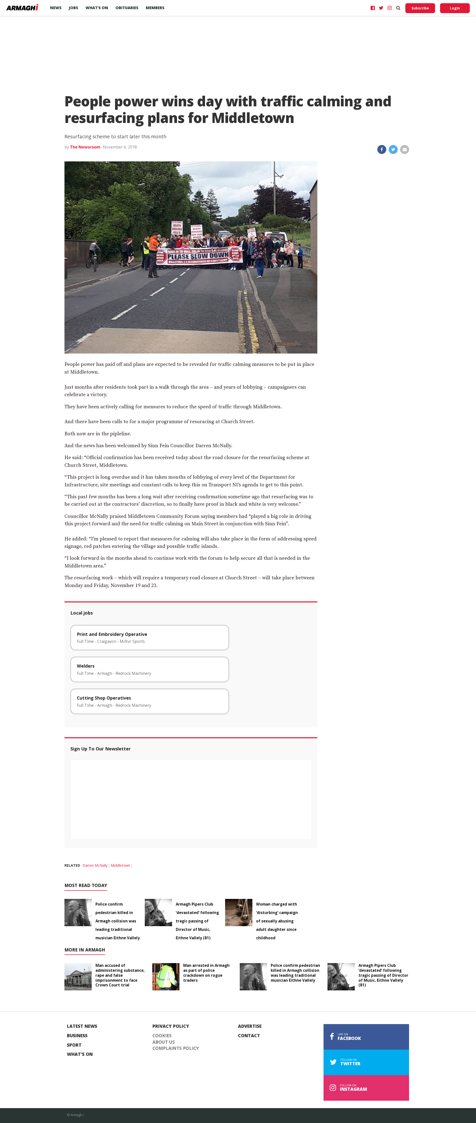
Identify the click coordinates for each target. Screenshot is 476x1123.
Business (77, 1036)
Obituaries (127, 7)
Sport (74, 1045)
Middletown (120, 865)
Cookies (162, 1036)
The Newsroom (85, 147)
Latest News (82, 1026)
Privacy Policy (170, 1026)
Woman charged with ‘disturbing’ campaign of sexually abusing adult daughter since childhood (277, 921)
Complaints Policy (175, 1048)
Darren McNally (95, 865)
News (55, 7)
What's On (80, 1054)
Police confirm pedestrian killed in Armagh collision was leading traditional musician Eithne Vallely (117, 921)
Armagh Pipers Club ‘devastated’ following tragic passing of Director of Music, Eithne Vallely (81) (197, 921)
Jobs (73, 7)
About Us (163, 1042)
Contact (249, 1036)
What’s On (97, 7)
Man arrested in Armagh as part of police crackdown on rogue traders (206, 972)
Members (155, 7)
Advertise (250, 1026)
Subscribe (420, 8)
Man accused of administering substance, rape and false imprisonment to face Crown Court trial (120, 975)
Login (455, 8)
